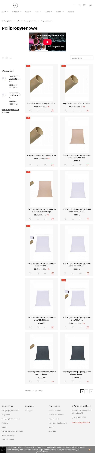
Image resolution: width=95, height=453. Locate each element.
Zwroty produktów (56, 415)
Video (47, 11)
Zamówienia (54, 419)
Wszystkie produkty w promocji (10, 111)
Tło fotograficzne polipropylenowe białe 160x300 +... (41, 264)
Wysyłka (5, 423)
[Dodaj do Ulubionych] (38, 111)
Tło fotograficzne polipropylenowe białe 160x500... (77, 318)
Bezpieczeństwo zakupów (12, 431)
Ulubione (52, 431)
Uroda (58, 11)
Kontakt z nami (8, 439)
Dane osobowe (55, 410)
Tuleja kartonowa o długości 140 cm (41, 103)
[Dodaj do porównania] (45, 111)
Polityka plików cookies (11, 419)
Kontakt (71, 11)
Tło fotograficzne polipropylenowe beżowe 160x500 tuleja (41, 210)
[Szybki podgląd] (30, 111)
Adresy (51, 427)
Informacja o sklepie (81, 406)
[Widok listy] (10, 58)
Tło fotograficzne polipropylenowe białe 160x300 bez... (77, 264)
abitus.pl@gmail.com (81, 422)
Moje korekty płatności (58, 423)
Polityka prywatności (10, 410)
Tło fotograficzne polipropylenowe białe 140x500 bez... (77, 210)
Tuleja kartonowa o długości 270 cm (41, 155)
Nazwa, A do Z (77, 58)
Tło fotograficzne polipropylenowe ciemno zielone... (41, 372)
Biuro (4, 11)
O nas (4, 427)
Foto (27, 11)
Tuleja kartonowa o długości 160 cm (76, 103)
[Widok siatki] (3, 58)
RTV (37, 11)
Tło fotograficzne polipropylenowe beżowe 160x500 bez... (77, 156)
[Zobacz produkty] (52, 381)
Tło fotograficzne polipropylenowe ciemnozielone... (77, 372)
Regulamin (6, 415)
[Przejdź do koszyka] (90, 5)
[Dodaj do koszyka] (52, 111)
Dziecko (15, 11)
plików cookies (56, 447)
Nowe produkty (8, 435)
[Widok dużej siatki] (7, 58)
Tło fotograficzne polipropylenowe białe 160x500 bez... (41, 318)
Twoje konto (54, 406)
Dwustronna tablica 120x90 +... (15, 79)
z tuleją (28, 410)
